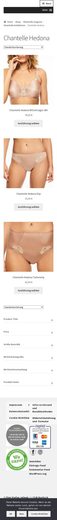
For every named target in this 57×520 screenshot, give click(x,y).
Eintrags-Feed (37, 465)
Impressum (15, 404)
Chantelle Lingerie (32, 21)
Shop (18, 21)
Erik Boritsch (40, 497)
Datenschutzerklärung (22, 411)
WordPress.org (38, 473)
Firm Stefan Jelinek (17, 497)
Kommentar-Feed (39, 469)
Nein (21, 514)
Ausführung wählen (28, 123)
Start (10, 21)
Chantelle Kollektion (14, 25)
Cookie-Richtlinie (19, 417)
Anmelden (35, 461)
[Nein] (53, 509)
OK (10, 514)
